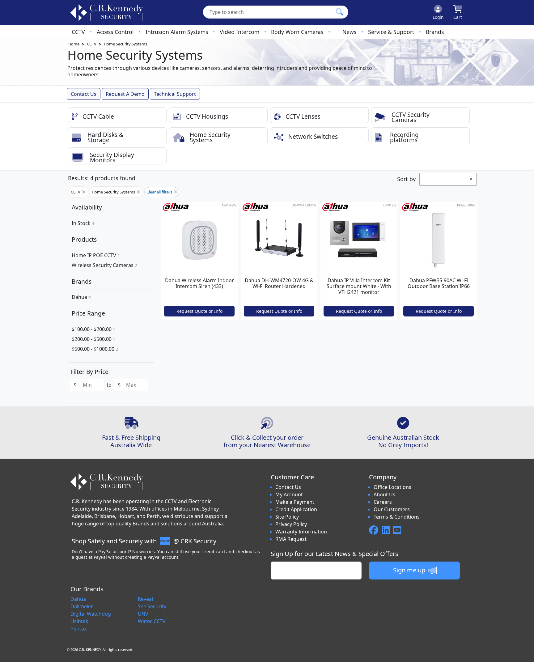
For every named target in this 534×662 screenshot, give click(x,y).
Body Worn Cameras (297, 32)
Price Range (88, 313)
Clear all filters (159, 192)
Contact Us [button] (83, 94)
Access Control (115, 32)
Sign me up (410, 570)
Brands (435, 32)
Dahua (81, 297)
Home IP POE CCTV (96, 255)
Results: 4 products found (101, 178)
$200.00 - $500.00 (93, 339)
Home (73, 44)
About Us (384, 494)
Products (84, 239)
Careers (383, 502)
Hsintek (79, 621)
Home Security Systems (125, 44)
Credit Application (296, 509)
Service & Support (391, 32)
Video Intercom (239, 32)
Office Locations (392, 487)
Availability (87, 207)
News (349, 32)
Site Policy (287, 516)
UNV (143, 613)
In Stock (83, 223)
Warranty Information (301, 531)
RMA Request (291, 539)
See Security (152, 606)
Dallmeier (81, 606)
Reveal (145, 599)
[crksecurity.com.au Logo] (106, 12)
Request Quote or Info (199, 311)
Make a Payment (294, 502)
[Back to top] (525, 653)
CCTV (78, 32)
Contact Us (288, 487)
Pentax (78, 628)
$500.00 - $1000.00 (95, 349)
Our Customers (392, 509)
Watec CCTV (152, 621)
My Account (289, 494)
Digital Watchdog (90, 613)
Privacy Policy (291, 524)
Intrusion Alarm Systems (177, 32)
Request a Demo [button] (125, 94)
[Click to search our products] (339, 12)
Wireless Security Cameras (104, 265)
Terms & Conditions (397, 516)
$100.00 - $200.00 (93, 329)
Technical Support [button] (175, 94)
